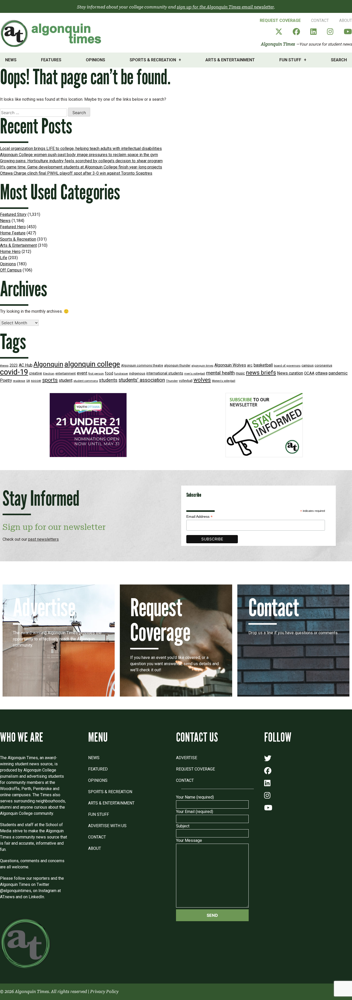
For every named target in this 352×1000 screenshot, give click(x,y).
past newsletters (43, 539)
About (345, 20)
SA (28, 381)
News (10, 59)
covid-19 (14, 372)
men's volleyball (194, 373)
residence (19, 381)
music (240, 373)
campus (307, 365)
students (108, 380)
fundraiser (121, 373)
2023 (14, 365)
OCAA (309, 373)
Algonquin (48, 364)
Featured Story (13, 214)
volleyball (185, 381)
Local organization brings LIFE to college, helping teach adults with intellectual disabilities (81, 148)
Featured (98, 769)
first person (96, 373)
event (82, 373)
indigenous (137, 373)
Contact (320, 20)
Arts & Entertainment (230, 59)
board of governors (287, 365)
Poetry (6, 380)
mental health (220, 373)
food (109, 373)
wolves (202, 380)
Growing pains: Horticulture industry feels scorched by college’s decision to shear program (81, 160)
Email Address (199, 516)
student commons (85, 381)
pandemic (338, 373)
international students (164, 373)
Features (51, 59)
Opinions (95, 59)
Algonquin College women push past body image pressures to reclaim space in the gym (79, 154)
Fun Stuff (290, 59)
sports (50, 380)
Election (48, 373)
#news (4, 365)
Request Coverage (280, 20)
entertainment (65, 373)
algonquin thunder (177, 365)
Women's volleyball (223, 381)
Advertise (186, 757)
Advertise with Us (107, 825)
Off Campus (11, 270)
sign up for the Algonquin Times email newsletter (225, 7)
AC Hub (25, 365)
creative (35, 373)
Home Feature (13, 233)
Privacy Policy (104, 991)
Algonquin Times (278, 44)
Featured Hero (13, 226)
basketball (263, 365)
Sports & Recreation (153, 59)
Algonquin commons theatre (142, 365)
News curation (290, 373)
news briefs (261, 372)
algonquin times (202, 365)
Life (3, 257)
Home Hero (10, 251)
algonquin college (92, 364)
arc (250, 365)
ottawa (321, 373)
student (65, 380)
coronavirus (323, 365)
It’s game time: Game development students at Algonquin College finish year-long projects (81, 167)
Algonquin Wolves (230, 365)
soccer (36, 381)
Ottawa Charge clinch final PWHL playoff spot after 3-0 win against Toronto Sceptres (76, 173)
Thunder (172, 381)
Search (339, 59)
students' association (142, 380)
